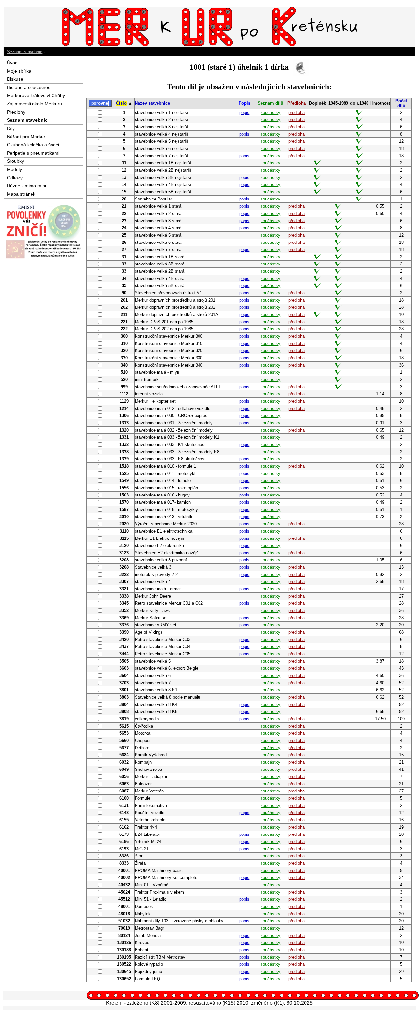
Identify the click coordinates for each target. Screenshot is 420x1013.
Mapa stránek (21, 194)
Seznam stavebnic (24, 51)
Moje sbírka (19, 71)
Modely (14, 169)
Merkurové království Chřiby (36, 95)
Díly (11, 128)
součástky (270, 112)
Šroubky (15, 161)
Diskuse (15, 79)
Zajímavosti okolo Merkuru (34, 103)
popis (244, 112)
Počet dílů (401, 103)
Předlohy (16, 112)
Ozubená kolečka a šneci (33, 144)
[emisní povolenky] (43, 257)
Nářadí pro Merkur (26, 136)
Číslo (121, 103)
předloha (296, 112)
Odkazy (15, 177)
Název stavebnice (152, 103)
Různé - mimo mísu (27, 185)
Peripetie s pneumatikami (33, 153)
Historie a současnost (29, 87)
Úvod (12, 62)
